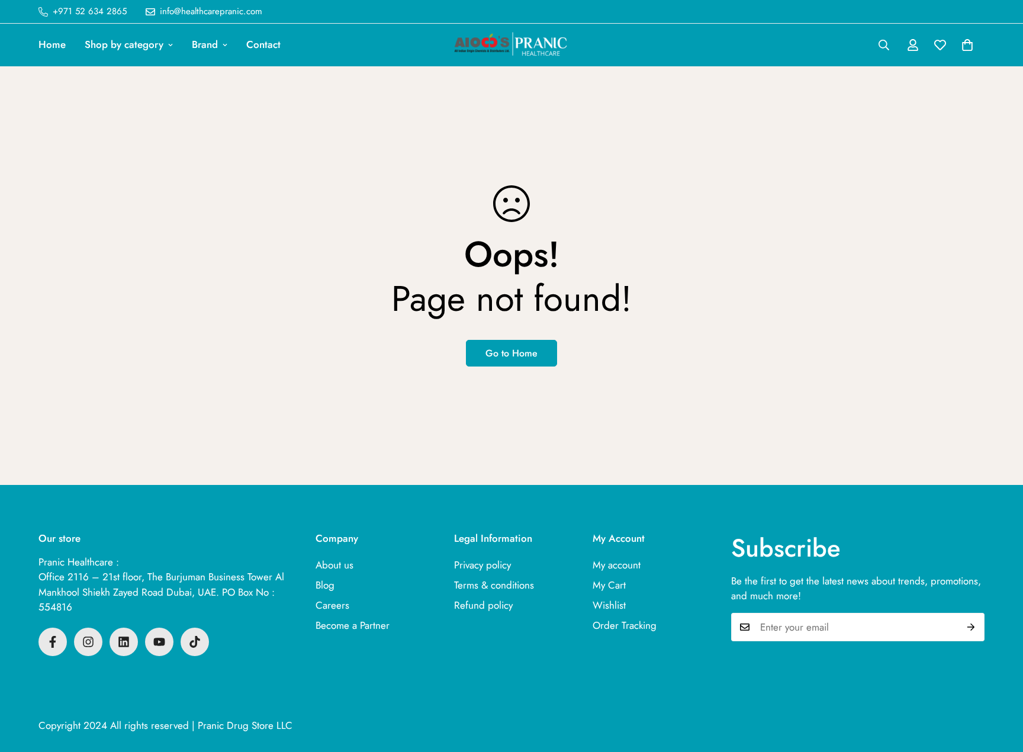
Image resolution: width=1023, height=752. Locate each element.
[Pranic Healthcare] (511, 45)
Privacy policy (482, 565)
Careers (332, 605)
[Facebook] (52, 642)
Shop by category (124, 44)
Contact (263, 44)
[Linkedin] (124, 642)
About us (334, 565)
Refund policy (483, 605)
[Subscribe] (971, 627)
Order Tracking (625, 625)
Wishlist (609, 605)
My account (617, 565)
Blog (325, 585)
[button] (967, 45)
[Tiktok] (195, 642)
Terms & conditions (494, 585)
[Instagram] (88, 642)
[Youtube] (159, 642)
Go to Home (511, 353)
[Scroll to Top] (1000, 687)
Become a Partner (353, 625)
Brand (205, 44)
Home (52, 44)
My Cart (609, 585)
